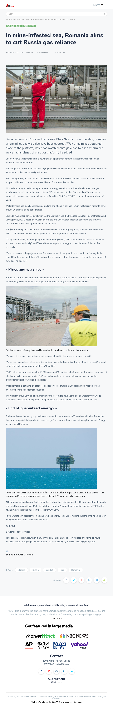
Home (8, 19)
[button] (98, 4)
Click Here (56, 682)
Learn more (56, 618)
